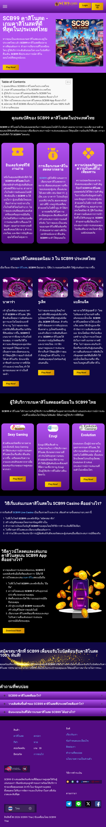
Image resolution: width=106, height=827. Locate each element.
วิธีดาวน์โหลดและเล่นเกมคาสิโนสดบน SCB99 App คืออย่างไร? (35, 100)
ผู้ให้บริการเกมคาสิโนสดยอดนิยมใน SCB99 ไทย (27, 93)
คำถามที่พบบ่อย (11, 107)
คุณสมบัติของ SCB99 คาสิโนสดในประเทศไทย (26, 86)
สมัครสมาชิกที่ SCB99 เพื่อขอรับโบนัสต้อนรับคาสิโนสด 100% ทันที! (37, 104)
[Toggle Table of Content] (67, 82)
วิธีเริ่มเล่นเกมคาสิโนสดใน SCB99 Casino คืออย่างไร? (31, 96)
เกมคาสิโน (27, 577)
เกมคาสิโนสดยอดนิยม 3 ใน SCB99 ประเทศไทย (27, 89)
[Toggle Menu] (5, 6)
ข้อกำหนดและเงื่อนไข (77, 740)
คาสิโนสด (22, 267)
